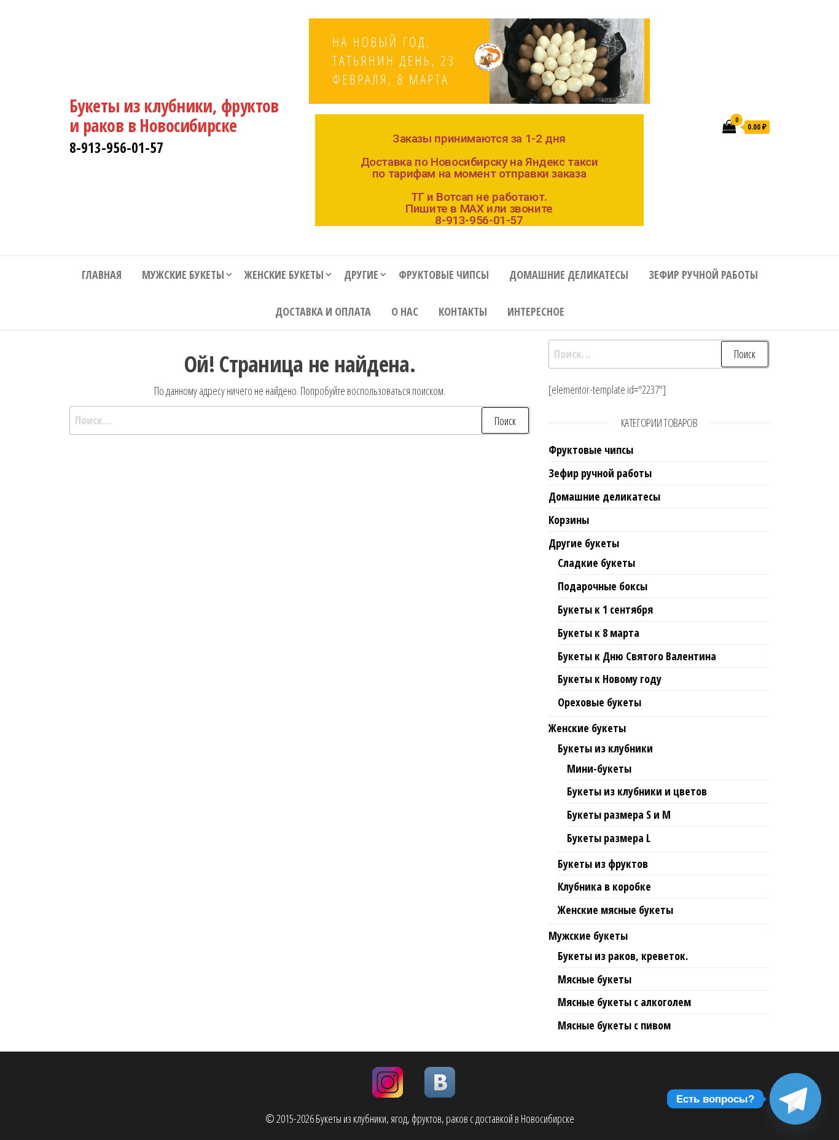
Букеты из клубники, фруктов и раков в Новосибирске (174, 115)
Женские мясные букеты (615, 909)
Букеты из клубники (605, 748)
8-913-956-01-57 (116, 147)
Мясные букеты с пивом (614, 1025)
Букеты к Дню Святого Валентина (637, 656)
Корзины (568, 519)
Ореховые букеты (599, 702)
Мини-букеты (599, 768)
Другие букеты (583, 543)
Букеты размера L (608, 837)
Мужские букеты (183, 274)
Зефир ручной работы (703, 274)
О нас (404, 311)
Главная (102, 274)
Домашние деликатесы (568, 274)
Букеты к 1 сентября (605, 609)
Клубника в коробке (604, 886)
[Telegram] (795, 1099)
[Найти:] (299, 420)
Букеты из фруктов (603, 863)
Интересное (535, 311)
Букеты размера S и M (619, 814)
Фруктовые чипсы (444, 274)
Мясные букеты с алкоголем (624, 1001)
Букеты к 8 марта (598, 632)
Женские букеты (284, 274)
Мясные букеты (594, 979)
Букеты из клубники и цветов (637, 791)
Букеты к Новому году (609, 678)
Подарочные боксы (602, 586)
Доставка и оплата (323, 311)
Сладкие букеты (596, 562)
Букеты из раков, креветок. (623, 955)
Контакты (463, 311)
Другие (361, 274)
